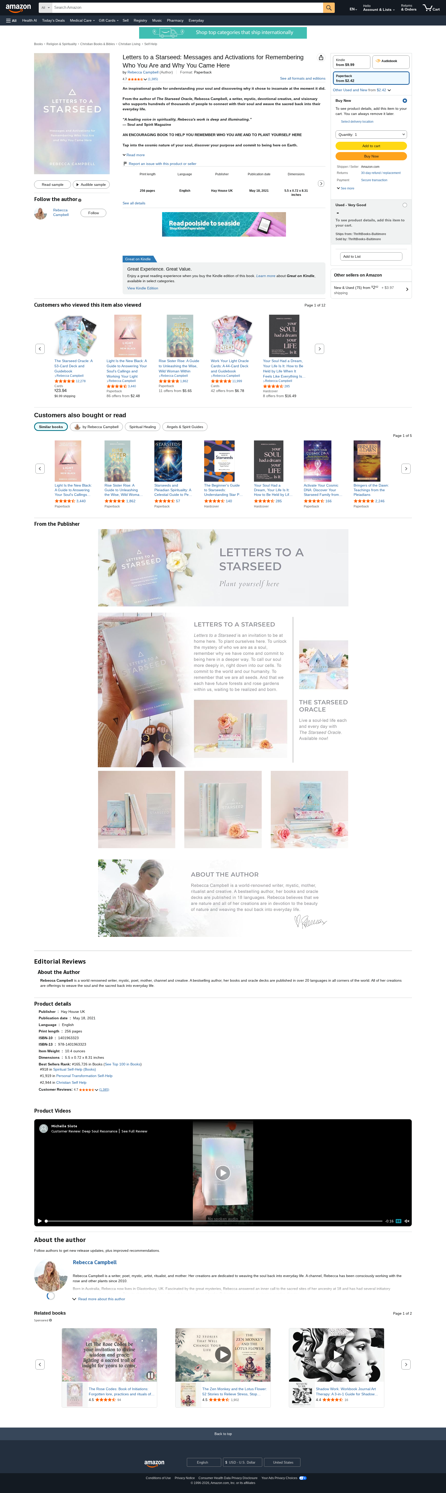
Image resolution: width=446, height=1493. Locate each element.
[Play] (38, 1221)
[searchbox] (187, 8)
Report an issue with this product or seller (162, 164)
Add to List (352, 256)
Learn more (265, 276)
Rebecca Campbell (143, 72)
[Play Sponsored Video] (223, 1355)
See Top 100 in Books (122, 1064)
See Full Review (134, 1131)
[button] (11, 20)
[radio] (351, 62)
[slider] (214, 1221)
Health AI (29, 20)
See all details (134, 203)
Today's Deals (53, 20)
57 (178, 501)
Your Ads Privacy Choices (279, 1478)
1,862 (131, 501)
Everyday (196, 20)
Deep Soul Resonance (99, 1131)
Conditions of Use (158, 1478)
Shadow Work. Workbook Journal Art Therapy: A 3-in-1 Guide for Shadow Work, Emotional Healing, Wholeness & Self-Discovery (348, 1392)
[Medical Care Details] (94, 20)
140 (229, 501)
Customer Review (65, 1131)
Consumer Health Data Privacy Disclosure (228, 1478)
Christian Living (129, 44)
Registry (140, 20)
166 (328, 501)
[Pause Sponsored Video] (150, 1376)
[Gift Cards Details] (118, 20)
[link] (75, 366)
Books (38, 44)
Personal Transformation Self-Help (84, 1076)
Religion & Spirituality (61, 44)
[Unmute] (407, 1221)
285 (279, 501)
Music (157, 20)
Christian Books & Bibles (97, 44)
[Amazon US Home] (154, 1464)
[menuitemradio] (398, 1221)
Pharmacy (175, 20)
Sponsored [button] (41, 1320)
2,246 (380, 501)
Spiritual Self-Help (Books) (74, 1069)
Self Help (150, 44)
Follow (93, 213)
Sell (126, 20)
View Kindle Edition (142, 288)
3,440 (81, 501)
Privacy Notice (185, 1478)
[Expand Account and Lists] (394, 10)
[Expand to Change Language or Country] (356, 9)
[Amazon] (19, 7)
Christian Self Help (71, 1082)
